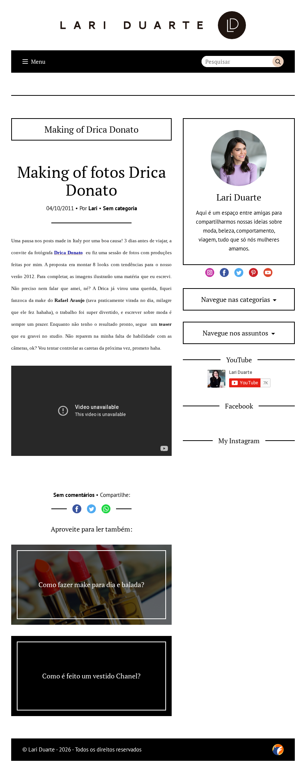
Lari (92, 208)
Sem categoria (120, 208)
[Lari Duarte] (153, 25)
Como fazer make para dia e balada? (91, 584)
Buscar (278, 61)
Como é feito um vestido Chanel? (91, 675)
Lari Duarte (238, 197)
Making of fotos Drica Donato (91, 180)
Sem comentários (73, 494)
